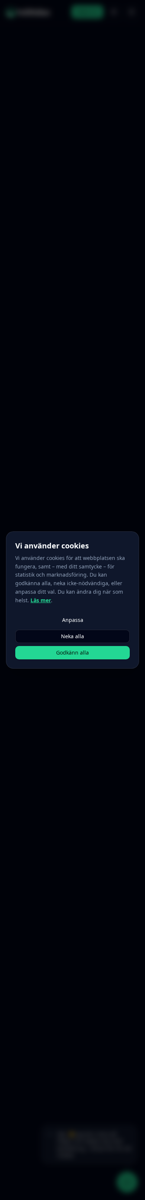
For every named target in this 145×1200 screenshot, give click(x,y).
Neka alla (72, 636)
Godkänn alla (72, 652)
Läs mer (40, 600)
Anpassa (72, 619)
